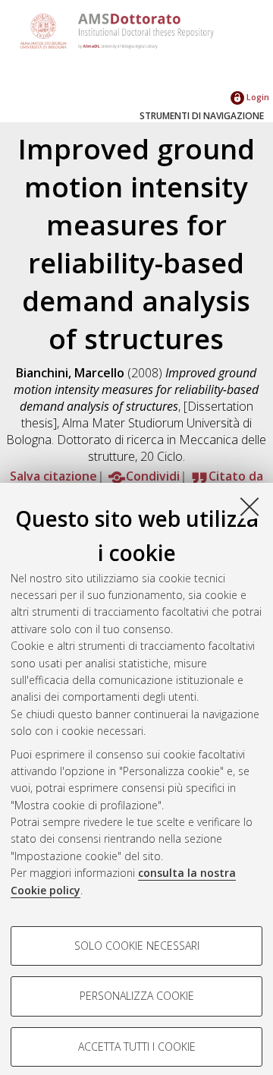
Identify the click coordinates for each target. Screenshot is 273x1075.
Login (256, 96)
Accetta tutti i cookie (137, 1046)
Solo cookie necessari (136, 945)
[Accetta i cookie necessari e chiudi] (249, 506)
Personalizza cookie (137, 995)
